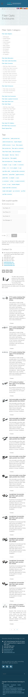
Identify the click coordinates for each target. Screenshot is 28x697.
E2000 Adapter (6, 38)
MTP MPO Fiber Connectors (9, 125)
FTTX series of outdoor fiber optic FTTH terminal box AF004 (17, 383)
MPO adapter (6, 45)
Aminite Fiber (6, 684)
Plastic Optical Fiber (7, 128)
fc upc (13, 145)
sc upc (9, 184)
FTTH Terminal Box (8, 92)
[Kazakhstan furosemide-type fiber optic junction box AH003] (5, 539)
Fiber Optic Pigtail (6, 104)
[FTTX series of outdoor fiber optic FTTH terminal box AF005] (5, 606)
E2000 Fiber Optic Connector (10, 68)
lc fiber (4, 168)
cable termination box (7, 141)
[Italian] (23, 8)
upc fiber (23, 191)
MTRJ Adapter (6, 47)
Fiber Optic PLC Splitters (8, 123)
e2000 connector (6, 145)
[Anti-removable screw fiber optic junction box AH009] (5, 419)
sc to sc (4, 184)
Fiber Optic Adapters (7, 33)
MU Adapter (6, 49)
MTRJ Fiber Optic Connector (10, 75)
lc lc (8, 168)
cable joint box (5, 138)
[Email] (3, 271)
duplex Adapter (18, 141)
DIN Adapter (6, 36)
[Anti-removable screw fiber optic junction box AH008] (5, 438)
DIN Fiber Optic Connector (9, 66)
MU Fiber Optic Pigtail (8, 115)
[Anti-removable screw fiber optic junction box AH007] (5, 457)
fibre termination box (7, 161)
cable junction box (15, 138)
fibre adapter (5, 155)
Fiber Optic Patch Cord (7, 101)
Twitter (19, 684)
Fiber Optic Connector (7, 63)
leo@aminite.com (8, 650)
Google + (5, 686)
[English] (17, 8)
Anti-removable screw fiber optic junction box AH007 (17, 457)
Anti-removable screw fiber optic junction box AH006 (17, 476)
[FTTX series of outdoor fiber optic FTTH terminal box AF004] (5, 383)
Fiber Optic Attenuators (7, 58)
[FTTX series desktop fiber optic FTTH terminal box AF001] (5, 298)
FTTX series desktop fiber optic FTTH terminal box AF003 (17, 353)
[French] (19, 8)
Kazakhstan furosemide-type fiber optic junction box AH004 (16, 562)
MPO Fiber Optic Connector (10, 73)
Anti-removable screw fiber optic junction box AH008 (17, 438)
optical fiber (12, 174)
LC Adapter (6, 43)
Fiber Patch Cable (6, 151)
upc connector (16, 191)
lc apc (10, 164)
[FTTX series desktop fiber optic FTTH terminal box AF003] (5, 352)
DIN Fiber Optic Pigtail (8, 107)
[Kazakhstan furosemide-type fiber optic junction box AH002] (5, 517)
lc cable (14, 164)
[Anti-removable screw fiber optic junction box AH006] (5, 476)
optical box (5, 174)
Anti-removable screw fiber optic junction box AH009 (17, 419)
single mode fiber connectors (9, 187)
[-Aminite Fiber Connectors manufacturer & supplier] (14, 3)
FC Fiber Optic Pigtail (8, 110)
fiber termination (17, 151)
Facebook (13, 684)
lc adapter (4, 164)
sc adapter (11, 177)
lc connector (21, 164)
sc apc (17, 177)
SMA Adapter (6, 52)
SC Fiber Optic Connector (9, 78)
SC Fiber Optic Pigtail (8, 117)
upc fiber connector (7, 194)
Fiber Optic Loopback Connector (10, 99)
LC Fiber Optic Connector (9, 71)
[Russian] (25, 8)
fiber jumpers (19, 145)
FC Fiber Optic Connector (9, 69)
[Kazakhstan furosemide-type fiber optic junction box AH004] (5, 562)
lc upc (20, 168)
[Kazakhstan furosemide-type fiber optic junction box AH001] (5, 495)
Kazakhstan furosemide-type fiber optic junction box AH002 (16, 518)
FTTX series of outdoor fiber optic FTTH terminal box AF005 (17, 606)
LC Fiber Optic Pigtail (8, 112)
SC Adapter (6, 50)
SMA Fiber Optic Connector (10, 80)
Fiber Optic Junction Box (9, 89)
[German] (21, 8)
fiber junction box (6, 148)
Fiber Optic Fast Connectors (9, 96)
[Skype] (7, 271)
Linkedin (11, 686)
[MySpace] (11, 271)
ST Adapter (6, 54)
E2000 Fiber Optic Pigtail (9, 108)
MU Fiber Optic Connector (9, 77)
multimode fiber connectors (18, 171)
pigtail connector (20, 174)
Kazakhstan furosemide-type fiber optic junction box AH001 (16, 496)
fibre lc (17, 155)
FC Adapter (6, 40)
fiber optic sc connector (17, 148)
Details (12, 323)
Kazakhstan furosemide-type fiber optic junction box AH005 (16, 584)
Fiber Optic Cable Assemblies (9, 60)
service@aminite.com (9, 263)
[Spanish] (27, 8)
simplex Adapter (16, 184)
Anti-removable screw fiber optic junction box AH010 (17, 400)
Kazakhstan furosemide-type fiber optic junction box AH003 (16, 540)
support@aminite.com (9, 265)
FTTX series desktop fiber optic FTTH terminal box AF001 (17, 298)
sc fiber (12, 181)
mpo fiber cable (6, 171)
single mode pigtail (7, 191)
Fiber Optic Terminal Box (9, 90)
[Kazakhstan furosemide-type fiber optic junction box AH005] (5, 584)
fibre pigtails (13, 158)
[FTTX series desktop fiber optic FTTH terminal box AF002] (5, 327)
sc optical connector (20, 181)
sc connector (5, 181)
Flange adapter (17, 161)
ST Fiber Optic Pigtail (8, 119)
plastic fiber (5, 177)
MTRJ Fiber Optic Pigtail (9, 114)
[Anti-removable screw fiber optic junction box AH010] (5, 400)
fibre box (12, 155)
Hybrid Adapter (6, 42)
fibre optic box (5, 158)
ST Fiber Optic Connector (9, 82)
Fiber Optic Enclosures (7, 86)
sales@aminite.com (9, 262)
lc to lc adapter (13, 168)
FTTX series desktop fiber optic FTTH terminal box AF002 (17, 328)
